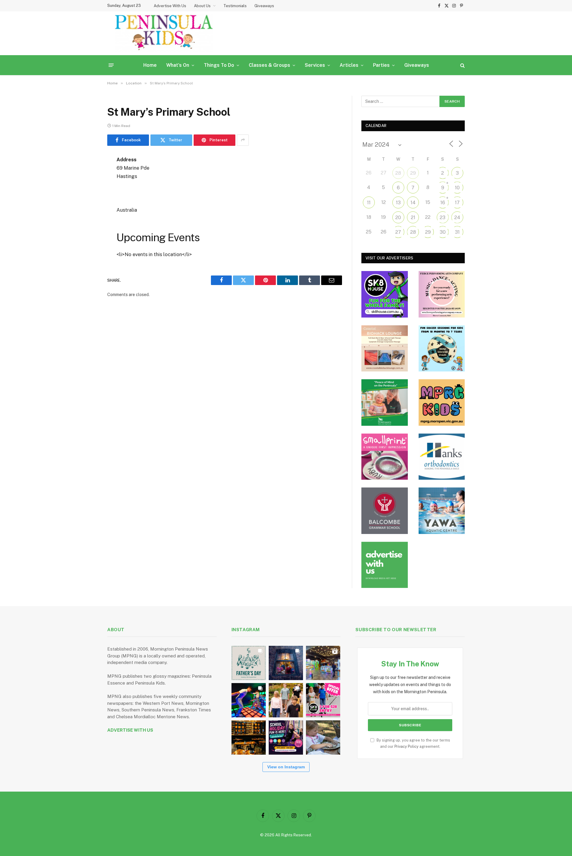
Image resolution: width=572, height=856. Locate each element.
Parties (381, 65)
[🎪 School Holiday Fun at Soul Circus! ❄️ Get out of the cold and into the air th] (286, 737)
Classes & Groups (269, 65)
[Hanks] (442, 457)
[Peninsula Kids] (164, 33)
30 (443, 232)
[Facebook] (86, 175)
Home (150, 65)
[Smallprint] (384, 457)
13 (398, 202)
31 (457, 232)
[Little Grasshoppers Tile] (384, 402)
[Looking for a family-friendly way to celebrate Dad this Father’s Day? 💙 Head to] (248, 663)
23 (442, 217)
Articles (349, 65)
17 (457, 202)
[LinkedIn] (86, 205)
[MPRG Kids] (442, 402)
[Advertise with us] (384, 565)
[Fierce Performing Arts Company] (442, 294)
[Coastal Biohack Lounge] (384, 348)
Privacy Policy (406, 746)
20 (398, 217)
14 (413, 202)
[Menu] (111, 65)
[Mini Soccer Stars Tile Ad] (442, 348)
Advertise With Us (170, 6)
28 (398, 173)
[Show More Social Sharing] (243, 140)
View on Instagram (286, 766)
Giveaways (264, 6)
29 (413, 173)
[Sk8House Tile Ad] (384, 294)
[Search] (462, 65)
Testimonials (235, 6)
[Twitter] (86, 190)
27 (398, 232)
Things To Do (219, 65)
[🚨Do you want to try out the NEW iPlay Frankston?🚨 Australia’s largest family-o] (248, 700)
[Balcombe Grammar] (384, 510)
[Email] (86, 236)
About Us (202, 6)
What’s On (177, 65)
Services (315, 65)
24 (457, 217)
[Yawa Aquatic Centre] (442, 510)
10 (457, 188)
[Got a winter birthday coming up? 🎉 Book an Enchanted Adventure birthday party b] (286, 700)
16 (442, 202)
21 (413, 217)
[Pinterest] (86, 221)
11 (369, 202)
